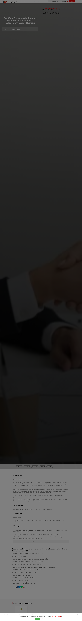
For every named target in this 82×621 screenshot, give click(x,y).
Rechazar (44, 618)
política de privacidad (56, 616)
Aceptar (37, 618)
